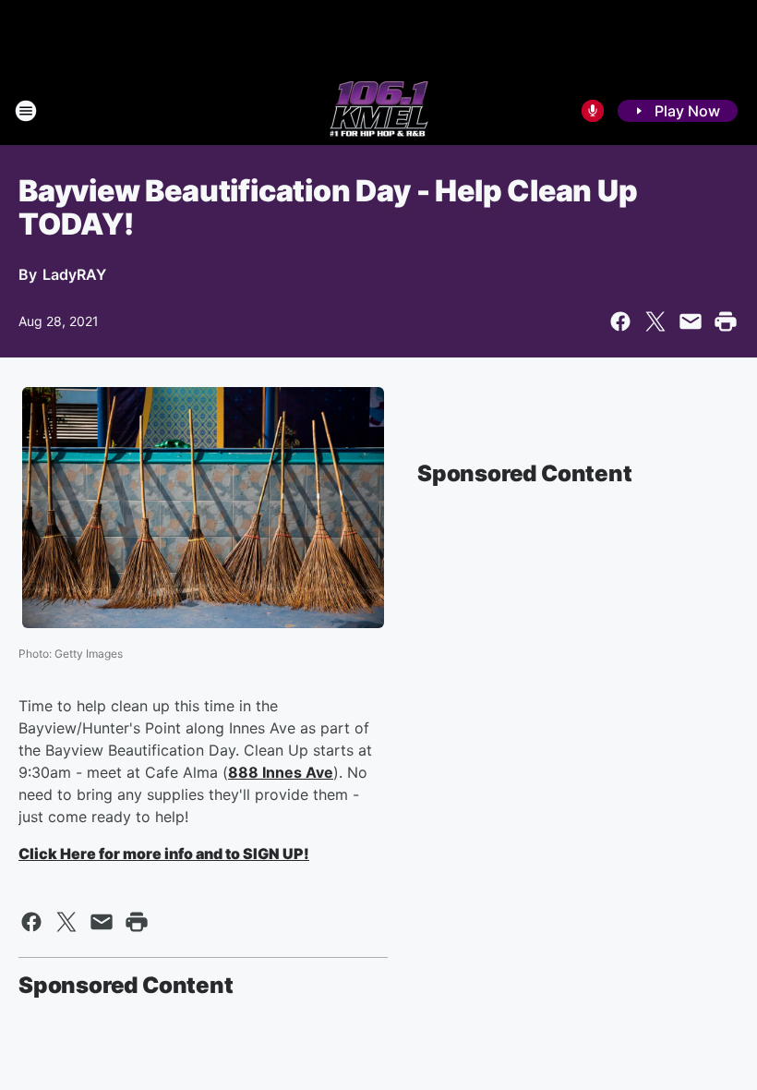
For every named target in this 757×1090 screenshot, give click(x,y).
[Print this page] (726, 321)
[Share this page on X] (655, 321)
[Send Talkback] (593, 111)
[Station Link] (379, 110)
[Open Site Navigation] (26, 111)
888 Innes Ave (280, 772)
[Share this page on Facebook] (620, 321)
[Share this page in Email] (690, 321)
